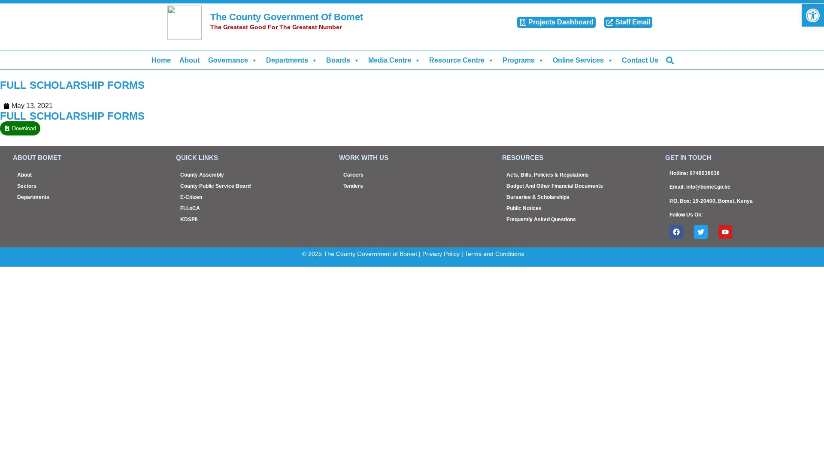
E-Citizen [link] (191, 197)
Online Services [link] (578, 60)
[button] (670, 60)
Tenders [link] (353, 186)
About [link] (189, 60)
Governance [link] (228, 60)
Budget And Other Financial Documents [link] (554, 186)
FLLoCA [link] (190, 208)
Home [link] (161, 60)
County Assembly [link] (202, 175)
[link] (813, 15)
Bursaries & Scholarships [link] (538, 197)
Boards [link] (338, 60)
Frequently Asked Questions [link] (541, 219)
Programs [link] (519, 60)
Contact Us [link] (640, 60)
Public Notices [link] (524, 208)
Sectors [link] (26, 186)
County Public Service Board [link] (215, 186)
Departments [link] (287, 60)
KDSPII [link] (188, 219)
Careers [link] (353, 175)
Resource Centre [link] (457, 60)
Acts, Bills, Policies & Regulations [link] (547, 175)
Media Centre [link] (389, 60)
